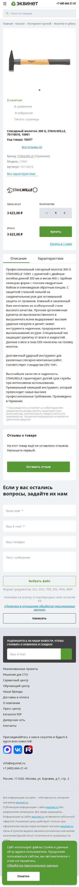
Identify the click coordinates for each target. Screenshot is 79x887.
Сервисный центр (15, 680)
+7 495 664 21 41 (66, 3)
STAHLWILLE (25, 156)
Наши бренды (13, 691)
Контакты (9, 726)
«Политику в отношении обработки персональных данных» (39, 608)
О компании (11, 703)
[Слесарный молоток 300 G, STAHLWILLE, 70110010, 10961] (39, 61)
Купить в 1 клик (61, 244)
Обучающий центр (16, 686)
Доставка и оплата (16, 697)
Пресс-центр (12, 708)
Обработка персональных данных (32, 865)
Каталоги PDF (12, 714)
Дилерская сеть (14, 720)
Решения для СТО (15, 674)
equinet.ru (22, 802)
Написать (39, 618)
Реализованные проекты (20, 669)
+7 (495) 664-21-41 (15, 768)
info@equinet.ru (14, 763)
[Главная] (24, 3)
